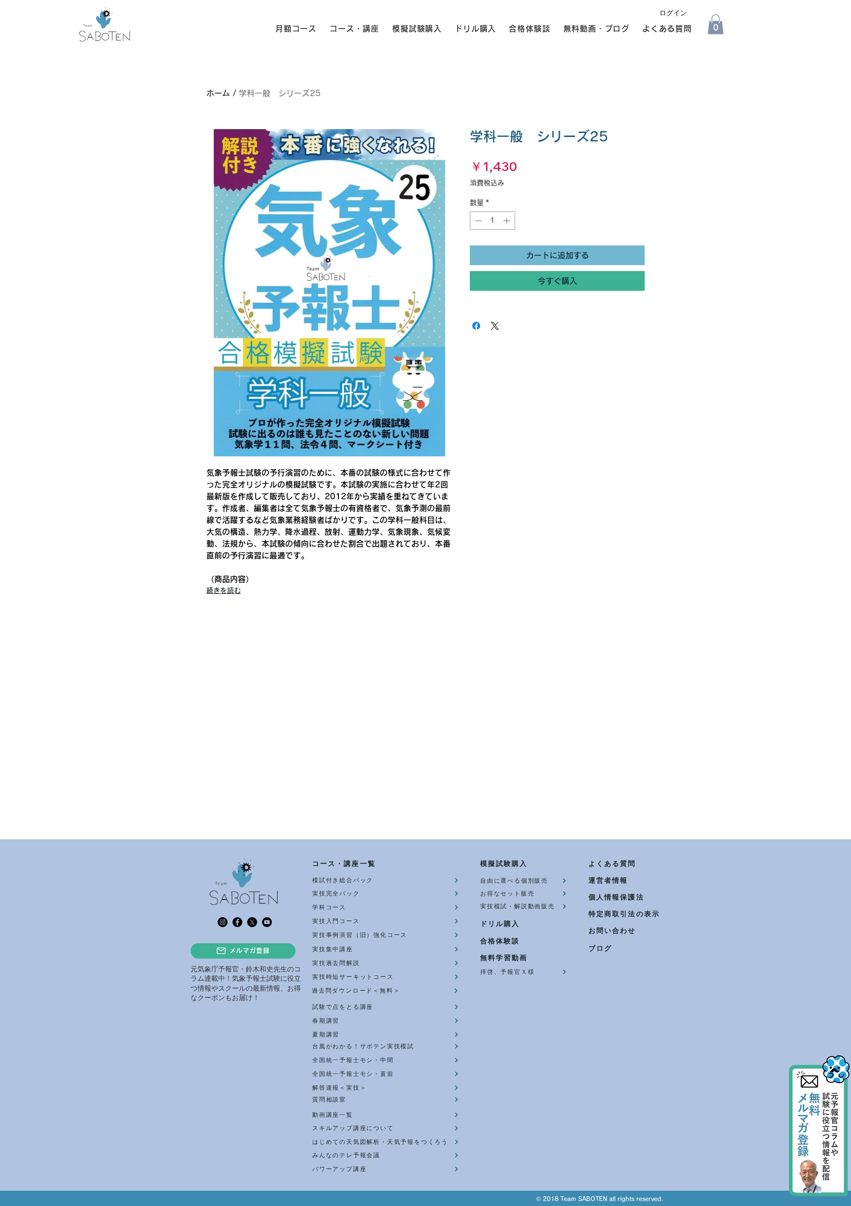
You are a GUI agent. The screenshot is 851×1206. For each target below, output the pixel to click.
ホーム (218, 93)
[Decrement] (477, 220)
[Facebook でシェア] (476, 326)
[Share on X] (495, 326)
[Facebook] (237, 922)
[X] (252, 922)
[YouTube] (267, 922)
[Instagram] (223, 922)
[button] (291, 28)
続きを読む (223, 590)
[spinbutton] (492, 220)
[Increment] (507, 220)
